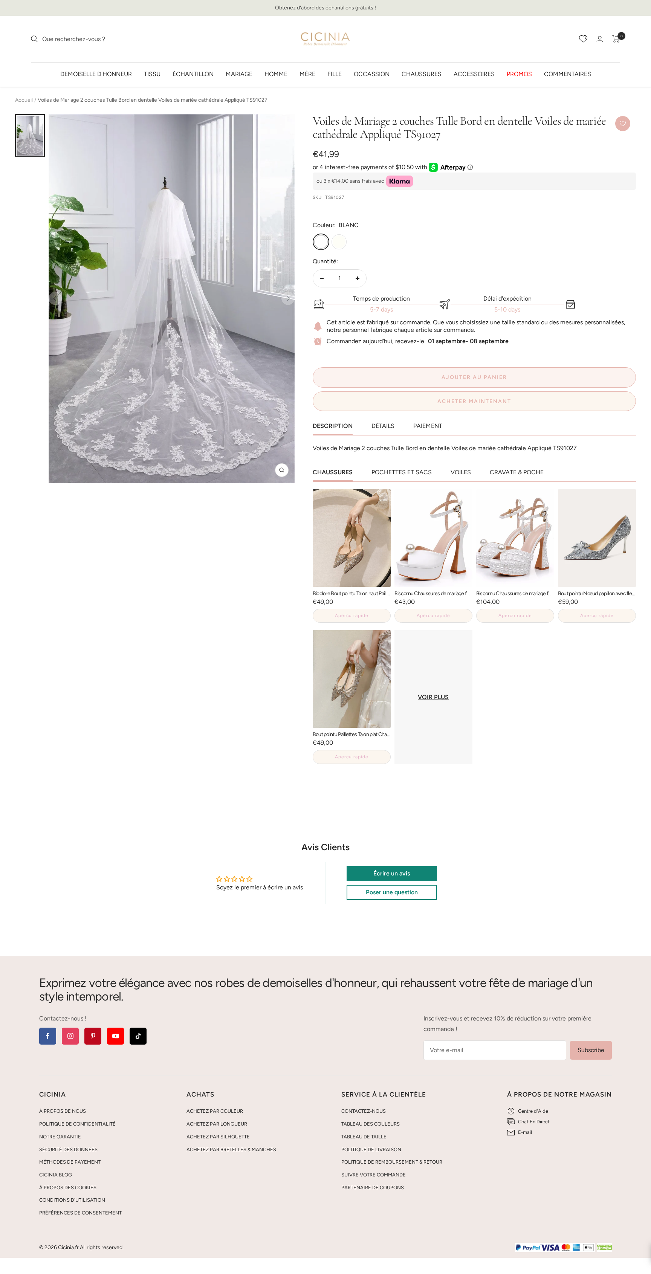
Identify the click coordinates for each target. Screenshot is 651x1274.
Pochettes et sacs (401, 472)
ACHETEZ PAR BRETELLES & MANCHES (231, 1149)
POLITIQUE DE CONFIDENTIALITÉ (77, 1124)
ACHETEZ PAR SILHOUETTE (218, 1137)
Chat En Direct (534, 1121)
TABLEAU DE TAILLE (364, 1137)
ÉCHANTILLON (193, 73)
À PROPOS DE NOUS (62, 1111)
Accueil (24, 100)
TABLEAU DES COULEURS (370, 1124)
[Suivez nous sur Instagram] (70, 1036)
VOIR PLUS (433, 697)
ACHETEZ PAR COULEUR (214, 1111)
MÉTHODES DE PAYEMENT (70, 1162)
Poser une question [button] (392, 892)
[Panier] (616, 39)
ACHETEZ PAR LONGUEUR (216, 1124)
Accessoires (474, 73)
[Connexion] (599, 39)
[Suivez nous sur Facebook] (47, 1036)
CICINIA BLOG (55, 1175)
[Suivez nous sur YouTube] (115, 1036)
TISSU (152, 73)
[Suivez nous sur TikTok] (138, 1036)
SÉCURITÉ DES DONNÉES (68, 1149)
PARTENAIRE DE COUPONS (372, 1187)
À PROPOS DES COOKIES (67, 1187)
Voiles (461, 472)
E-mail (525, 1132)
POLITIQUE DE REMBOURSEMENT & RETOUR (391, 1162)
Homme (275, 73)
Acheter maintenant (474, 401)
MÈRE (307, 73)
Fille (334, 73)
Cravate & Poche (517, 472)
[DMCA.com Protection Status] (604, 1247)
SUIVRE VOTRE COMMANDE (373, 1175)
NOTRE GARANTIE (60, 1137)
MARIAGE (239, 73)
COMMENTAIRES (567, 73)
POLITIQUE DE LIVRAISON (371, 1149)
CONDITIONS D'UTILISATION (72, 1200)
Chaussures (422, 73)
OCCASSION (372, 73)
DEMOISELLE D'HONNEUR (96, 73)
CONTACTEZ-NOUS (363, 1111)
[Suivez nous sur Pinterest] (92, 1036)
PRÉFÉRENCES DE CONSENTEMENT (80, 1213)
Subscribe (591, 1050)
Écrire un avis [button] (391, 873)
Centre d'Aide (533, 1111)
